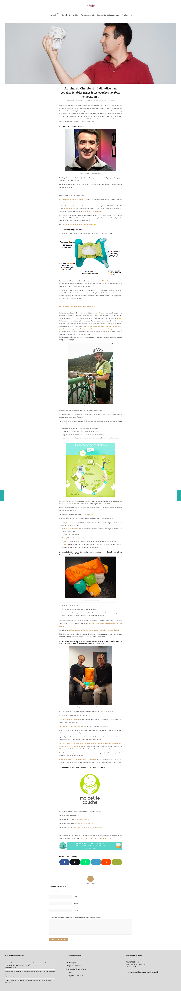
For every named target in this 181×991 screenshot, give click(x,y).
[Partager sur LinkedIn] (96, 862)
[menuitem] (54, 15)
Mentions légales (71, 962)
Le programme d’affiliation (74, 976)
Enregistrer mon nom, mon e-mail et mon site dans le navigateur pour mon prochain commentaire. (76, 917)
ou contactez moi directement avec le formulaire (142, 972)
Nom (76, 896)
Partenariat (68, 972)
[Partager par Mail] (117, 862)
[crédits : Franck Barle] (90, 53)
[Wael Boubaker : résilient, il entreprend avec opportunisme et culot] (179, 495)
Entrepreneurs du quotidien (99, 100)
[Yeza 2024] (90, 6)
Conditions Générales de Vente (75, 969)
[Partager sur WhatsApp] (85, 862)
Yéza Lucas (112, 100)
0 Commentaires (80, 100)
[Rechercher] (130, 15)
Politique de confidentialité (74, 966)
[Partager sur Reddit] (106, 862)
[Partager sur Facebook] (64, 862)
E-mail (76, 903)
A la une (90, 100)
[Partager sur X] (75, 862)
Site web (76, 910)
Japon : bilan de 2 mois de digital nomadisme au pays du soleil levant (28, 980)
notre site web (96, 313)
